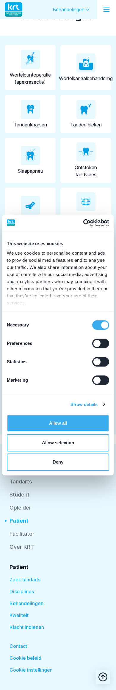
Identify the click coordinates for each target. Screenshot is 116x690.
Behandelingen (69, 9)
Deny (58, 461)
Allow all (58, 423)
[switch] (100, 343)
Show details (84, 404)
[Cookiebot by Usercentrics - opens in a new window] (83, 223)
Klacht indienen (27, 627)
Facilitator (22, 534)
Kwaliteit (19, 615)
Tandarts (21, 481)
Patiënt (19, 521)
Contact (18, 646)
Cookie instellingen (31, 670)
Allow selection (58, 442)
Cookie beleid (25, 658)
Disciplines (22, 591)
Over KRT (22, 547)
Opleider (20, 508)
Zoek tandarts (25, 580)
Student (19, 494)
